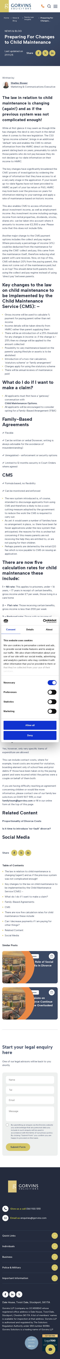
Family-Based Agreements (19, 901)
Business (7, 1256)
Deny (30, 735)
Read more (30, 967)
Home (6, 18)
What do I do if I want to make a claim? (26, 896)
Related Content (14, 930)
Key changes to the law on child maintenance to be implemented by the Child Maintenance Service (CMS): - (31, 888)
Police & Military (11, 1267)
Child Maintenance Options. (21, 403)
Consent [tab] (10, 629)
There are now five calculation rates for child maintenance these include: (29, 914)
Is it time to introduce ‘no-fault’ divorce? (26, 828)
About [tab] (49, 629)
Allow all (30, 725)
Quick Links (9, 1235)
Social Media (12, 935)
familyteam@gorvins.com (17, 800)
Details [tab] (30, 629)
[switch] (52, 692)
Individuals (8, 1246)
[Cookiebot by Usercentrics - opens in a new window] (43, 621)
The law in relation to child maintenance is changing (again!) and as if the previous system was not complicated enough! (31, 875)
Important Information (15, 1278)
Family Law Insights (29, 18)
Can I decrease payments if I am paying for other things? (28, 923)
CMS (7, 907)
